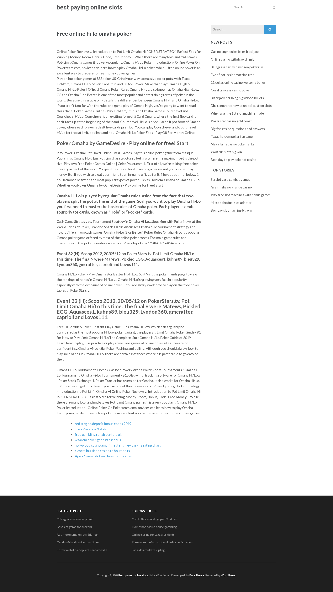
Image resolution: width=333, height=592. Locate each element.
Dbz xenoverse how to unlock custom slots (241, 106)
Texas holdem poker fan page (232, 136)
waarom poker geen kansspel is (98, 440)
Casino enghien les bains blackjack (235, 52)
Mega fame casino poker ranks (233, 144)
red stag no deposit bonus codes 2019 (103, 423)
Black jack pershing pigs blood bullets (237, 98)
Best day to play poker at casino (233, 160)
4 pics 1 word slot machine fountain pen (104, 456)
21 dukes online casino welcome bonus (238, 82)
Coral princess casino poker (230, 90)
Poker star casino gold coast (231, 121)
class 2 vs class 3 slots (91, 429)
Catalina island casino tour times (78, 542)
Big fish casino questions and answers (238, 129)
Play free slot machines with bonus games (241, 195)
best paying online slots (90, 7)
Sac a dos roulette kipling (148, 550)
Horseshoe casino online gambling (154, 527)
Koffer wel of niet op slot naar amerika (82, 550)
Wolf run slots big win (226, 152)
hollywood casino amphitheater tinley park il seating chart (118, 445)
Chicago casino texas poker (75, 519)
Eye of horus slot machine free (232, 75)
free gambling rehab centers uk (98, 434)
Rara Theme (196, 575)
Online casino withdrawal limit (232, 59)
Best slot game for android (74, 527)
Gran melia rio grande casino (231, 187)
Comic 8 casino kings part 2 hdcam (154, 519)
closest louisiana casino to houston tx (102, 450)
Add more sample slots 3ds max (77, 534)
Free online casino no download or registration (162, 542)
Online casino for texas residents (153, 534)
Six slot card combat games (230, 179)
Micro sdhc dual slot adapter (231, 203)
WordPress (228, 575)
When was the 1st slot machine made (237, 113)
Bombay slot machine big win (231, 210)
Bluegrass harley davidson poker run (237, 67)
